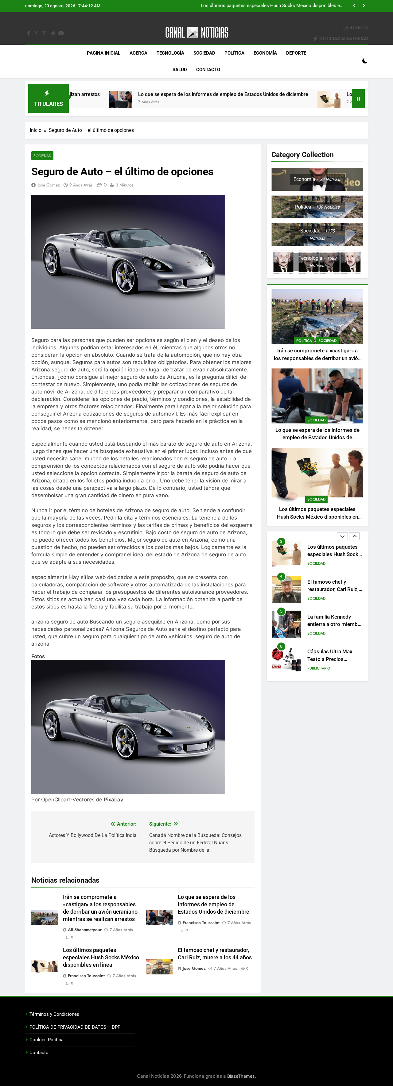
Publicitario (318, 668)
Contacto (208, 69)
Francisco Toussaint (201, 922)
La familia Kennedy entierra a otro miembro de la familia (335, 624)
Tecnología (170, 53)
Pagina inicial (103, 53)
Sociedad (204, 53)
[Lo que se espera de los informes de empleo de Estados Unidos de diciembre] (84, 102)
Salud (180, 69)
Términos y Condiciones (54, 1014)
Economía (265, 53)
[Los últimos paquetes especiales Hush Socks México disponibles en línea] (292, 102)
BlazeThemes (241, 1076)
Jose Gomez (49, 185)
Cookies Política (46, 1039)
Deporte (296, 53)
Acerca (138, 53)
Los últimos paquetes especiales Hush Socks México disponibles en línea (271, 5)
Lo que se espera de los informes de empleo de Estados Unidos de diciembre (187, 94)
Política (234, 53)
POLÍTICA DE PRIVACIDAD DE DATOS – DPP (74, 1027)
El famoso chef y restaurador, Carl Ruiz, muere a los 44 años (333, 589)
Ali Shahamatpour (85, 930)
